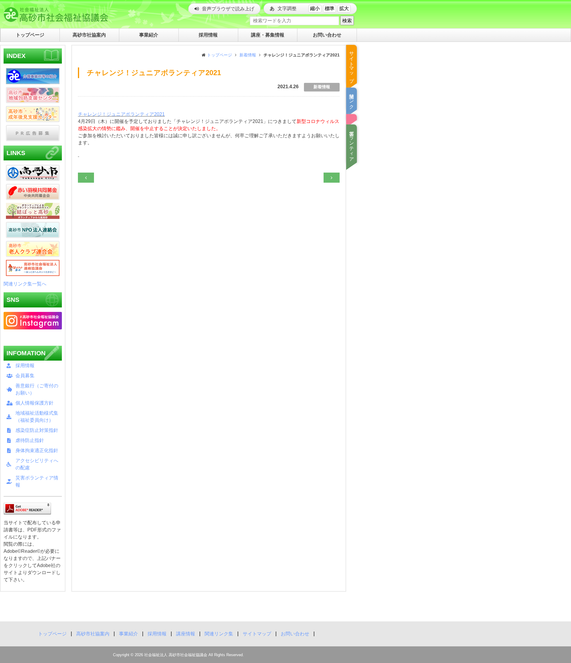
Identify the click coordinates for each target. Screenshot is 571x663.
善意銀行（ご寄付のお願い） (36, 389)
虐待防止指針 (29, 440)
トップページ (219, 55)
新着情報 (247, 55)
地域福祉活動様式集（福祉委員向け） (36, 417)
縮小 (315, 8)
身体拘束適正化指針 (36, 450)
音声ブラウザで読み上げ (228, 8)
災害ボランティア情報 (36, 481)
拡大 (344, 8)
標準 (329, 8)
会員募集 (24, 375)
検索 (347, 20)
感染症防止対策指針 (36, 430)
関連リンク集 (219, 633)
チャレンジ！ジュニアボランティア (121, 114)
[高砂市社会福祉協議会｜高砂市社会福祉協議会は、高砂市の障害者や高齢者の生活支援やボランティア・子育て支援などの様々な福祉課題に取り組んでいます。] (55, 13)
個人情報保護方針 (34, 402)
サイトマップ (257, 633)
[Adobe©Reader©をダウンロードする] (27, 508)
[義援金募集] (351, 117)
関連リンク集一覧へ (25, 283)
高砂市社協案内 (92, 633)
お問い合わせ (295, 633)
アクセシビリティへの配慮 (36, 464)
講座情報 (185, 633)
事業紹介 (128, 633)
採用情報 (24, 365)
